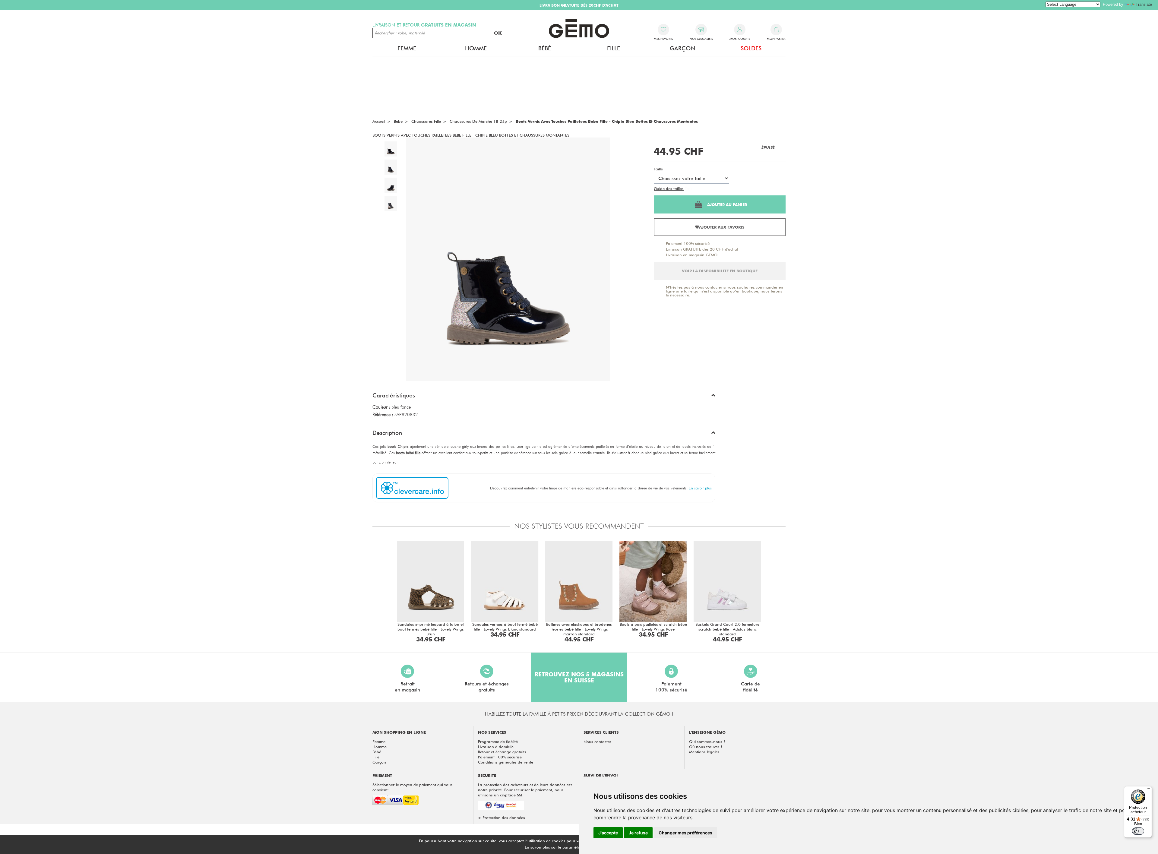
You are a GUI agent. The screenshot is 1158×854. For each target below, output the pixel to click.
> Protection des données (501, 817)
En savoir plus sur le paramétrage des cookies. (567, 847)
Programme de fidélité (498, 741)
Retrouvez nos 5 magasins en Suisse (579, 677)
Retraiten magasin (407, 687)
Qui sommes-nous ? (707, 741)
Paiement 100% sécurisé (688, 243)
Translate (1144, 4)
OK (498, 33)
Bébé (376, 751)
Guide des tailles (669, 188)
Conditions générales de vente (505, 762)
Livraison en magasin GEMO (691, 254)
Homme (379, 746)
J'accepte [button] (608, 832)
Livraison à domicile (496, 746)
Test (688, 188)
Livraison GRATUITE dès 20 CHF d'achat (702, 249)
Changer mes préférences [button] (685, 832)
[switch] (1138, 831)
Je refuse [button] (638, 832)
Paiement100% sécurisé (671, 687)
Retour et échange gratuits (502, 751)
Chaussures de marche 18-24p (478, 121)
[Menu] (1148, 789)
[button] (543, 396)
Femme (378, 741)
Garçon (379, 762)
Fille (375, 756)
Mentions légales (704, 751)
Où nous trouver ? (706, 746)
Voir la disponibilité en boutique (720, 270)
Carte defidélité (750, 687)
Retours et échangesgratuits (487, 687)
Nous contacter (597, 741)
